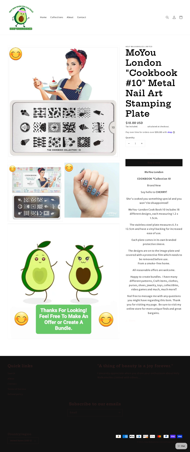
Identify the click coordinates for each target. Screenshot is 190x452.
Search (11, 373)
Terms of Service (17, 389)
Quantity (130, 137)
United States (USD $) (21, 440)
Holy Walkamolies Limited (155, 442)
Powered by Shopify (174, 442)
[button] (167, 17)
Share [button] (132, 320)
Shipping (143, 126)
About (11, 378)
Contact (12, 383)
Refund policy (15, 394)
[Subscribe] (119, 412)
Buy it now (154, 162)
